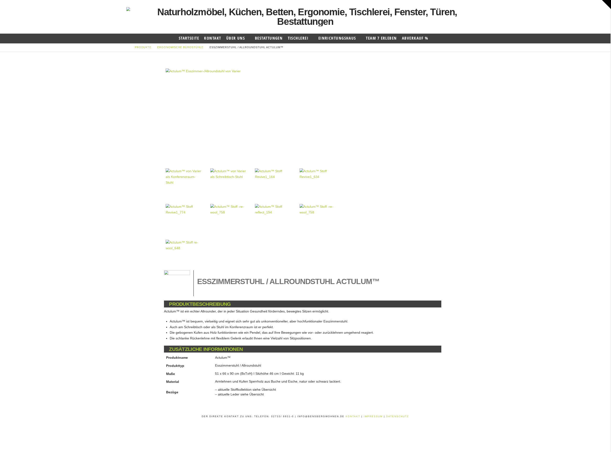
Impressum (374, 416)
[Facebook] (299, 422)
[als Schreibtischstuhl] (228, 183)
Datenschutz (397, 416)
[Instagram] (312, 422)
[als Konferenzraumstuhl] (184, 183)
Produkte (143, 47)
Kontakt (353, 416)
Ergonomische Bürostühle (180, 47)
